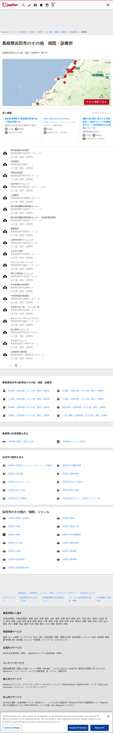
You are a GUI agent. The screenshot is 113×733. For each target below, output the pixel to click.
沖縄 (65, 624)
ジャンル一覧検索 (32, 640)
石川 (8, 621)
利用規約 (33, 593)
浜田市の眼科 (68, 518)
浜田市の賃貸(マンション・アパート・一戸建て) (30, 465)
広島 (100, 621)
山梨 (19, 621)
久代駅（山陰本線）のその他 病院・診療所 (28, 399)
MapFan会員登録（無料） (15, 653)
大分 (47, 624)
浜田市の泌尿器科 (16, 559)
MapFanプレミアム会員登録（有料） (45, 653)
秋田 (47, 618)
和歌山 (78, 621)
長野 (24, 621)
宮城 (41, 618)
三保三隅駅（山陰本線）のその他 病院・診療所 (85, 415)
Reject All (99, 728)
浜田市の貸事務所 (70, 473)
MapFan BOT (83, 684)
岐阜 (29, 621)
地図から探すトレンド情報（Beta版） (34, 668)
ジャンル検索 (19, 32)
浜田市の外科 (14, 526)
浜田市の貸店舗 (15, 473)
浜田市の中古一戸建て (72, 482)
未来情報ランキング (81, 637)
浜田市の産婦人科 (70, 526)
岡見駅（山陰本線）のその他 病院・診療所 (28, 390)
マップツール (26, 637)
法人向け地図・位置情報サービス (18, 702)
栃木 (68, 618)
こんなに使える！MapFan (65, 668)
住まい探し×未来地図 (43, 637)
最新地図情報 (9, 668)
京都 (61, 621)
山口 (106, 621)
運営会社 (22, 593)
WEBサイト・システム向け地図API (51, 702)
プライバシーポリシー (67, 593)
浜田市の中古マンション (19, 482)
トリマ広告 (45, 705)
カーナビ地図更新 (36, 671)
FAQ (52, 593)
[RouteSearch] (29, 5)
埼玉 (79, 618)
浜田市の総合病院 (70, 543)
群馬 (73, 618)
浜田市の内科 (14, 551)
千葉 (84, 618)
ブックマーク (47, 640)
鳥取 (84, 621)
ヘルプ (43, 593)
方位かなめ (103, 684)
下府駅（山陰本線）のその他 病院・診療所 (83, 399)
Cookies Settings (12, 728)
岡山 (95, 621)
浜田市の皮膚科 (69, 551)
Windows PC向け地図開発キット (84, 702)
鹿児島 (59, 624)
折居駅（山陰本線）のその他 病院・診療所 (83, 390)
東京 (89, 618)
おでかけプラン (62, 640)
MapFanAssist (68, 684)
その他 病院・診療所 (56, 32)
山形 (52, 618)
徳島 (5, 624)
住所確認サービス (15, 705)
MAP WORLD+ (31, 705)
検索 (5, 637)
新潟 (102, 618)
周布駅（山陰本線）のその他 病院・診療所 (28, 407)
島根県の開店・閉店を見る (21, 441)
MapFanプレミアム (12, 684)
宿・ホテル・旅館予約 (56, 671)
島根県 (74, 32)
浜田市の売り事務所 (17, 498)
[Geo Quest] (53, 5)
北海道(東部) (9, 618)
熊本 (42, 624)
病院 (40, 32)
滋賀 (51, 621)
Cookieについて (87, 593)
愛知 (40, 621)
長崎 (37, 624)
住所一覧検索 (98, 637)
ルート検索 (13, 637)
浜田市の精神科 (69, 559)
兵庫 (66, 621)
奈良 (72, 621)
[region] (56, 82)
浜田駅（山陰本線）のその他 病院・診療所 (28, 415)
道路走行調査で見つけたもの (91, 668)
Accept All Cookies (78, 728)
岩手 (36, 618)
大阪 (56, 621)
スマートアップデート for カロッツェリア (41, 684)
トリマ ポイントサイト (36, 687)
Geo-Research (58, 705)
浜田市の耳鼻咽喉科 (71, 534)
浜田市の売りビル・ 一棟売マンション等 (81, 498)
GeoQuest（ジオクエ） (14, 687)
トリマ (93, 684)
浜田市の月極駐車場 (71, 465)
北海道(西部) (22, 618)
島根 (90, 621)
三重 (45, 621)
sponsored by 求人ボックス (101, 113)
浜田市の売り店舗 (70, 490)
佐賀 (31, 624)
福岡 (26, 624)
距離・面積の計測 (62, 637)
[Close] (108, 716)
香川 (10, 624)
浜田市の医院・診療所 (18, 518)
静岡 (35, 621)
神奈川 (95, 618)
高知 (21, 624)
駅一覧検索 (17, 640)
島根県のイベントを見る (74, 441)
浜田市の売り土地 (16, 490)
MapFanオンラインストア (15, 671)
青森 (31, 618)
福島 (57, 618)
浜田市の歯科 (14, 534)
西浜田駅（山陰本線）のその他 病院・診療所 (84, 407)
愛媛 (16, 624)
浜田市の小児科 (15, 543)
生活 (32, 32)
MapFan (5, 32)
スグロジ (70, 705)
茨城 (63, 618)
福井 (13, 621)
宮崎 (53, 624)
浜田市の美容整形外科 (18, 567)
